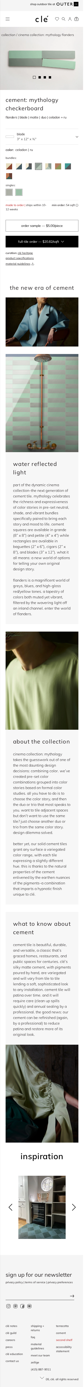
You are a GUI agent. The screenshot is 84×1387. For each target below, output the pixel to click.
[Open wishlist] (57, 19)
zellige (35, 1362)
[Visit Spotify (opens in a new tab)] (29, 1306)
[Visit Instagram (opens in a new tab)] (8, 1306)
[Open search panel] (63, 19)
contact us (12, 1361)
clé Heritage (25, 253)
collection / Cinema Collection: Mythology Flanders (37, 35)
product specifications (20, 258)
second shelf (64, 1340)
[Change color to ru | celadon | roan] (48, 166)
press (9, 1347)
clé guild (11, 1333)
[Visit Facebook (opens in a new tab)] (22, 1306)
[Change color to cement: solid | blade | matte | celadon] (9, 192)
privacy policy (14, 1282)
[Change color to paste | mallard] (18, 166)
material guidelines (18, 263)
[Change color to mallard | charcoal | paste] (28, 166)
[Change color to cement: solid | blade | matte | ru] (18, 192)
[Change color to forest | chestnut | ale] (9, 176)
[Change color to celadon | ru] (38, 166)
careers (10, 1340)
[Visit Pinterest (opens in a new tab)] (15, 1306)
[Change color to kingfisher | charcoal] (67, 166)
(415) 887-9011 (41, 1369)
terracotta (62, 1326)
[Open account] (70, 19)
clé (52, 1379)
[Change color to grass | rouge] (58, 166)
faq (33, 1337)
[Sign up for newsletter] (42, 1296)
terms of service (35, 1282)
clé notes (11, 1326)
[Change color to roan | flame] (9, 166)
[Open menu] (7, 19)
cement (61, 1333)
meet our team (40, 1355)
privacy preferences (60, 1282)
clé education (14, 1354)
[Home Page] (42, 19)
